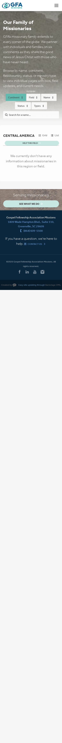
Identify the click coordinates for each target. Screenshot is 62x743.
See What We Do (29, 203)
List (57, 135)
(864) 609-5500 (33, 230)
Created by (6, 284)
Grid (44, 135)
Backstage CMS (52, 284)
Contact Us (35, 243)
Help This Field (30, 143)
